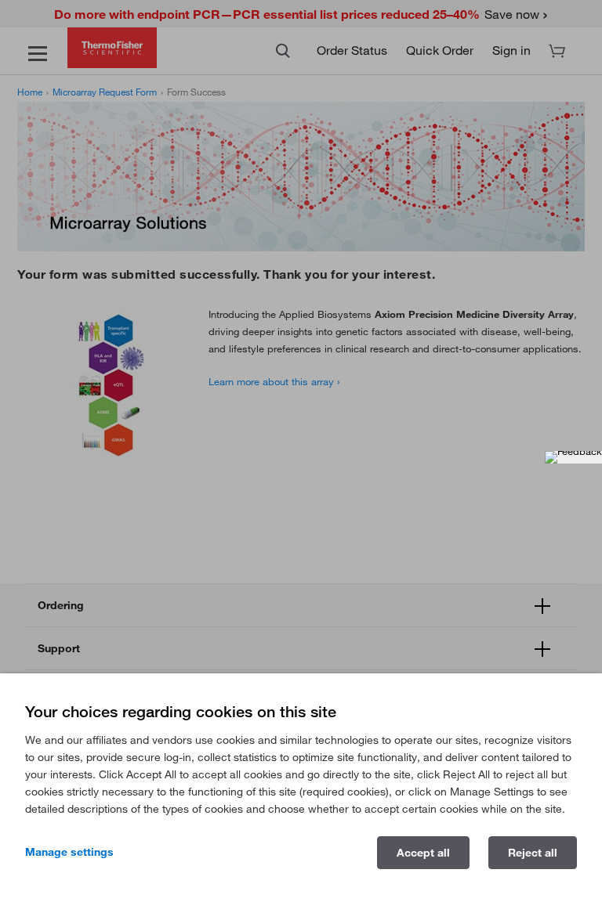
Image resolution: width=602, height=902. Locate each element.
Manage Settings (69, 852)
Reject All (532, 853)
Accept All (423, 853)
